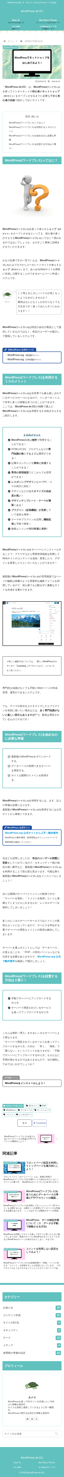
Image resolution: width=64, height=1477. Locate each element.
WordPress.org (23, 355)
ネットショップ (43, 1110)
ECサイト (33, 1106)
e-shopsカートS (47, 1467)
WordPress (10, 1110)
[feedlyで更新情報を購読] (32, 1419)
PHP (44, 1106)
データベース (26, 1110)
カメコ (32, 1397)
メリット (10, 1115)
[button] (57, 1434)
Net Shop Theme (46, 1462)
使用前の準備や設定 (14, 1106)
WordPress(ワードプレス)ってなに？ (27, 122)
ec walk (17, 1467)
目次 (27, 116)
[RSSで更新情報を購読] (36, 1419)
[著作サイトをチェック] (27, 1419)
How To (17, 1462)
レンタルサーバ (25, 1115)
